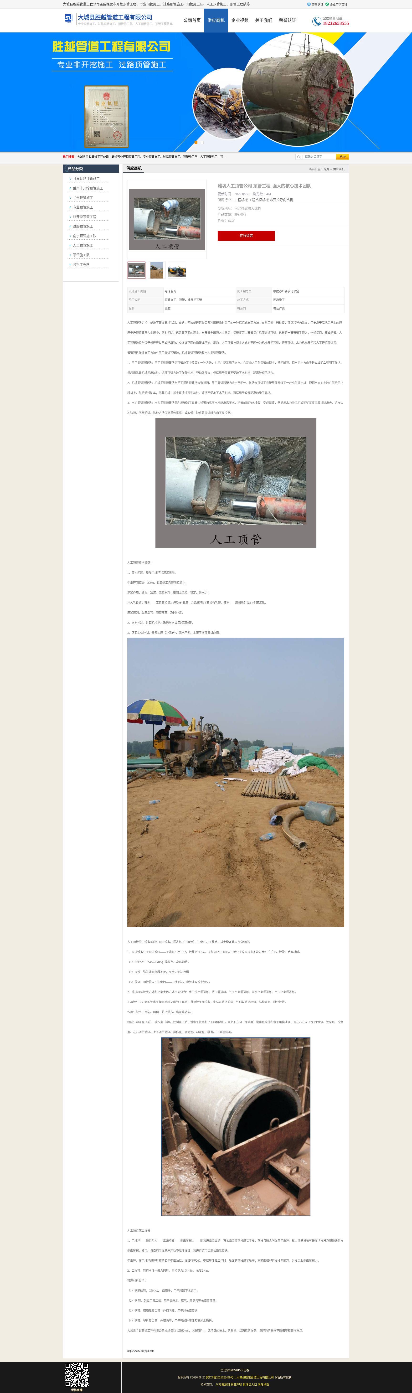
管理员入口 (250, 1384)
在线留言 (246, 235)
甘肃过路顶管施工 (86, 179)
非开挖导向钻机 (281, 200)
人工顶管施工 (83, 245)
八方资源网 (223, 1384)
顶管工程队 (81, 264)
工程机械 (241, 200)
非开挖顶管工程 (84, 217)
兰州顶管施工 (83, 198)
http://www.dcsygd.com (140, 1350)
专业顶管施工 (83, 207)
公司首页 (192, 20)
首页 (326, 169)
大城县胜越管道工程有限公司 (255, 1377)
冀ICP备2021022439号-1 (221, 1377)
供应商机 (216, 20)
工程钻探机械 (259, 200)
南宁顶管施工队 (84, 236)
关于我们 (263, 20)
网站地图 (263, 1384)
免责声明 (236, 1384)
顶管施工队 (81, 255)
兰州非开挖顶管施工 (88, 188)
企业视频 (239, 20)
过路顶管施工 (83, 226)
